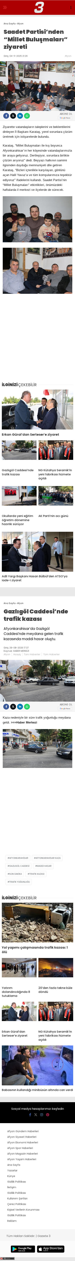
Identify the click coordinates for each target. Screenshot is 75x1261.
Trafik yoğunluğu (19, 881)
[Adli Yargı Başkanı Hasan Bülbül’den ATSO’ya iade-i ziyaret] (37, 552)
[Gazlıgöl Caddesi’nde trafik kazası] (19, 453)
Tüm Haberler (32, 654)
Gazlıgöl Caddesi (19, 865)
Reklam (12, 1221)
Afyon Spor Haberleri (20, 1148)
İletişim (11, 1187)
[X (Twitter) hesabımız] (35, 1114)
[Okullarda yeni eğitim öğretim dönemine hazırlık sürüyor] (19, 498)
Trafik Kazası (36, 873)
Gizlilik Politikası (16, 1181)
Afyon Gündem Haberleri (23, 1131)
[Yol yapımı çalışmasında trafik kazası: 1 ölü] (37, 923)
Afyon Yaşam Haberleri (21, 1159)
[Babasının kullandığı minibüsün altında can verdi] (37, 1065)
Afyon (68, 56)
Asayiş (17, 654)
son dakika (15, 873)
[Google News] (65, 118)
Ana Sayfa (13, 1165)
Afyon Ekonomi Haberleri (22, 1142)
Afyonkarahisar (18, 858)
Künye (11, 1176)
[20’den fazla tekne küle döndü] (55, 970)
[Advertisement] (37, 340)
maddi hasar (44, 865)
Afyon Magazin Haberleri (22, 1153)
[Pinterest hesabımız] (47, 1114)
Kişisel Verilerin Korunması (23, 1209)
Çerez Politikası (16, 1204)
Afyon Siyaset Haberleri (21, 1137)
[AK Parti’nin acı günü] (55, 498)
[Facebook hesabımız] (30, 1114)
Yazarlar (12, 1170)
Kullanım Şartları (17, 1198)
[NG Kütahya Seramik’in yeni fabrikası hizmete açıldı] (55, 453)
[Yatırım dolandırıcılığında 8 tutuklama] (19, 970)
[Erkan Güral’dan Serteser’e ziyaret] (37, 409)
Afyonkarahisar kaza (48, 858)
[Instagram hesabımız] (41, 1114)
